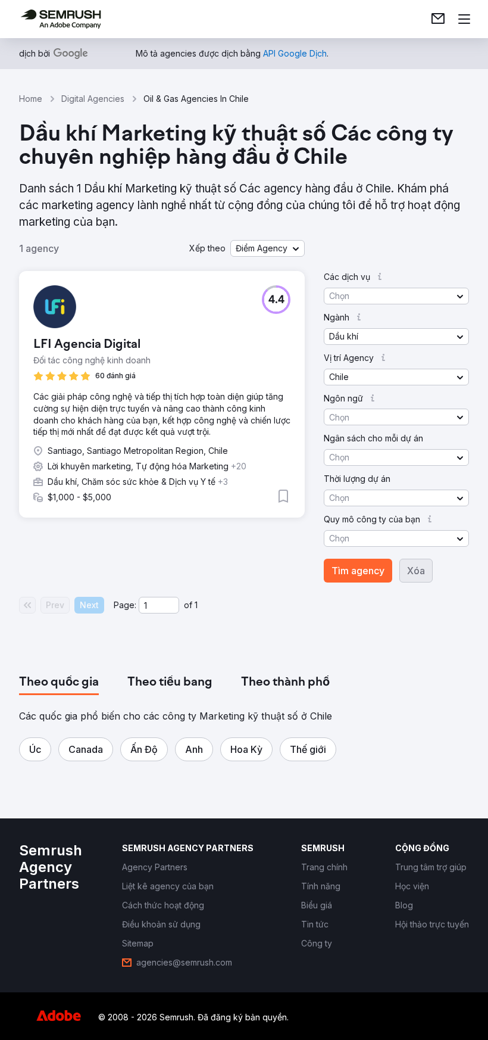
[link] (438, 19)
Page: (125, 605)
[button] (267, 248)
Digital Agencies (92, 99)
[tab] (59, 683)
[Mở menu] (464, 19)
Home (30, 99)
